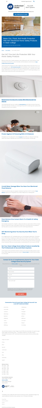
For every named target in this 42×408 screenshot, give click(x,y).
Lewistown (6, 311)
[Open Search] (33, 1)
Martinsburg (6, 313)
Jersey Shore (6, 307)
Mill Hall (22, 316)
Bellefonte (5, 316)
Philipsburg (23, 313)
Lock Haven (23, 320)
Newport (23, 322)
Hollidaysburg (23, 307)
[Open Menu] (6, 1)
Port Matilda (23, 325)
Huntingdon (23, 311)
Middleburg (6, 318)
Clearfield (5, 322)
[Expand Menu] (12, 10)
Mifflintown (23, 318)
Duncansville (6, 309)
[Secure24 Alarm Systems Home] (21, 7)
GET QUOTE (21, 294)
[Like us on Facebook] (2, 391)
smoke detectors (22, 104)
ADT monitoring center (16, 67)
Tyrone (5, 320)
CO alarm (20, 136)
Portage (22, 309)
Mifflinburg (6, 325)
